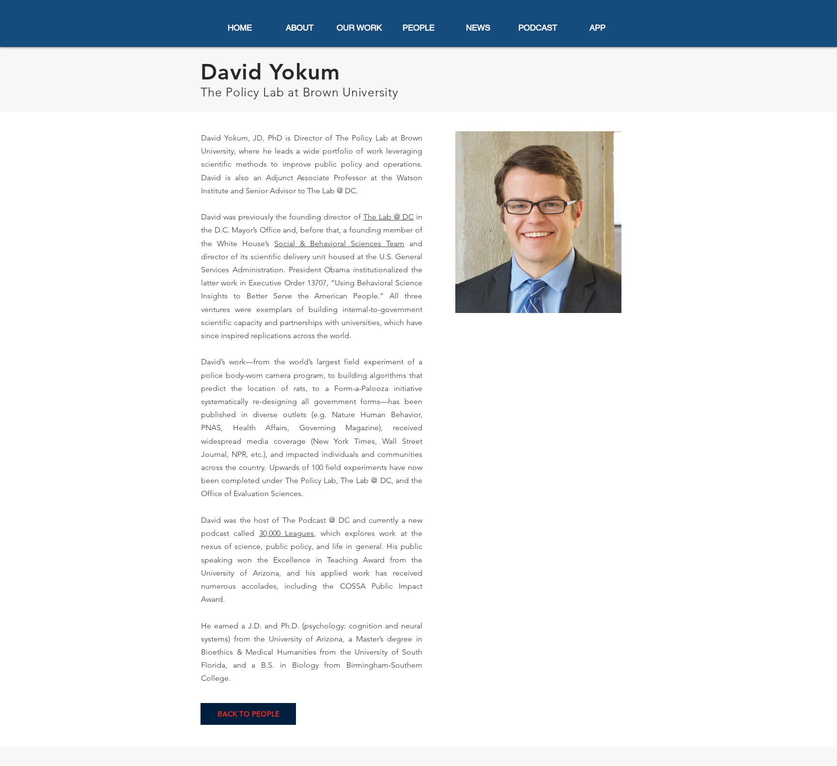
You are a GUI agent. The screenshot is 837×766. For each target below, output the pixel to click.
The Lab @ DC (388, 216)
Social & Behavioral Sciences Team (339, 243)
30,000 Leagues (286, 533)
